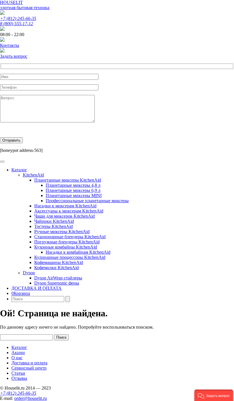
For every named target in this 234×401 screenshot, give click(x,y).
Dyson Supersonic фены (56, 283)
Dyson (29, 272)
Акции (18, 352)
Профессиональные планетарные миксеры (87, 200)
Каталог (19, 169)
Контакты (9, 45)
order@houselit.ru (30, 398)
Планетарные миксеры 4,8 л (73, 185)
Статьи (18, 373)
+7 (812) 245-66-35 (18, 18)
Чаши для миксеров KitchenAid (64, 216)
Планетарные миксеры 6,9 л (73, 190)
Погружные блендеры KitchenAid (67, 241)
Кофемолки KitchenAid (56, 267)
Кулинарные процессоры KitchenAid (69, 257)
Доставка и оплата (29, 362)
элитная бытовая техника (24, 7)
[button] (213, 395)
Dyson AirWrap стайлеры (58, 277)
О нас (17, 357)
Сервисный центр (29, 368)
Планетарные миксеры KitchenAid (67, 180)
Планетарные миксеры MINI (74, 195)
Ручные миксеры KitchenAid (62, 231)
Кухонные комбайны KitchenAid (65, 247)
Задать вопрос (13, 56)
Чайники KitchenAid (54, 221)
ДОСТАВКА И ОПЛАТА (36, 288)
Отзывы (19, 378)
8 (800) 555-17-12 (16, 23)
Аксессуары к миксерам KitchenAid (68, 211)
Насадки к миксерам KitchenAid (65, 205)
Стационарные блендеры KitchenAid (70, 236)
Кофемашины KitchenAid (58, 262)
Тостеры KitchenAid (53, 226)
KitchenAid (33, 174)
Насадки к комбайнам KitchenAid (78, 252)
